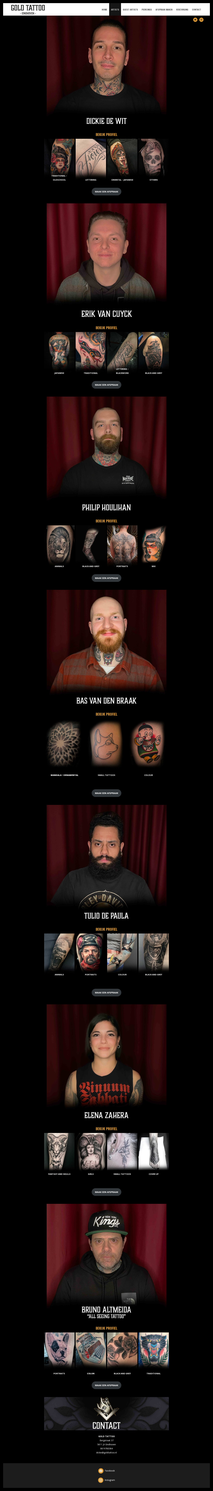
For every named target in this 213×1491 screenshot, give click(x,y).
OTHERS (154, 179)
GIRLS (91, 1174)
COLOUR (148, 775)
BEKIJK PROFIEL (106, 134)
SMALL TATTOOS (106, 775)
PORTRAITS (122, 566)
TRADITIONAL (91, 373)
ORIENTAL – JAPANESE (122, 179)
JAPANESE (59, 373)
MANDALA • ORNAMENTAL (64, 775)
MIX (154, 566)
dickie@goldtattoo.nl (106, 1452)
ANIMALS (59, 566)
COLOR (90, 1373)
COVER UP (154, 1174)
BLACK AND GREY (153, 373)
